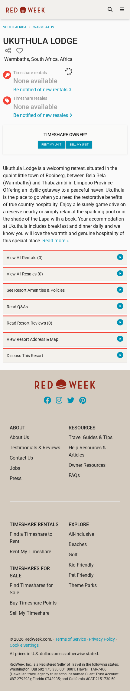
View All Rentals (25, 257)
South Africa (14, 27)
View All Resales (25, 274)
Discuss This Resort (25, 355)
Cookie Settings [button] (24, 645)
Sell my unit (79, 144)
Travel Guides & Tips (90, 437)
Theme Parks (83, 585)
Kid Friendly (81, 565)
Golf (73, 555)
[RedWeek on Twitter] (70, 401)
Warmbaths (43, 27)
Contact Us (21, 458)
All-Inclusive (81, 534)
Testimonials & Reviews (35, 448)
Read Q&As (17, 306)
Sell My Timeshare (29, 613)
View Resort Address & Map (32, 339)
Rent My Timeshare (30, 551)
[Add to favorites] (19, 51)
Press (15, 478)
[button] (8, 51)
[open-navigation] (122, 9)
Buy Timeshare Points (33, 603)
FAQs (74, 475)
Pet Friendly (81, 575)
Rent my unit (51, 144)
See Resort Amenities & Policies (36, 290)
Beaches (78, 544)
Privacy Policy (102, 639)
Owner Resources (87, 465)
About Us (19, 437)
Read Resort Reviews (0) (29, 323)
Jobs (15, 468)
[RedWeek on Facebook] (47, 401)
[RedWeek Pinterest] (82, 401)
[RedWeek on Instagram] (59, 401)
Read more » (55, 240)
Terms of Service (70, 639)
